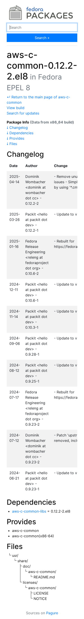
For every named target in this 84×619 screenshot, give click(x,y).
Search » (42, 37)
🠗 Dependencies (20, 133)
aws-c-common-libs (29, 511)
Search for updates (23, 113)
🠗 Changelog (17, 127)
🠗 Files (12, 143)
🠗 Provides (15, 138)
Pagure (52, 613)
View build (15, 108)
